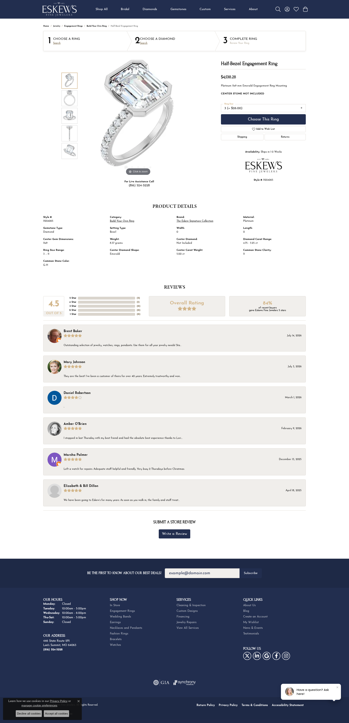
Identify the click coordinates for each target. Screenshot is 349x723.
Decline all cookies (29, 713)
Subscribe (251, 573)
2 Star (72, 310)
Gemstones (178, 9)
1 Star (73, 314)
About (253, 9)
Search (57, 43)
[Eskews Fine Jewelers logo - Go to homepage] (59, 9)
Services (229, 9)
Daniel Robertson (77, 393)
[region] (138, 115)
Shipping (242, 137)
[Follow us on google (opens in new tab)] (267, 656)
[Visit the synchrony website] (184, 683)
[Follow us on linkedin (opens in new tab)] (257, 656)
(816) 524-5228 (139, 185)
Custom (205, 9)
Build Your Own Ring (97, 26)
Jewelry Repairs (187, 622)
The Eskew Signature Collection (195, 221)
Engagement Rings (73, 26)
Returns (285, 137)
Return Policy (206, 705)
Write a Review (174, 534)
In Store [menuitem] (115, 605)
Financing (183, 616)
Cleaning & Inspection (191, 605)
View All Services (188, 628)
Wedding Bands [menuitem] (120, 616)
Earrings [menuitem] (115, 622)
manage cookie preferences (39, 705)
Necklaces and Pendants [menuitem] (126, 628)
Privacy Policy (228, 705)
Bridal (125, 9)
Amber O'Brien (75, 424)
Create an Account (255, 616)
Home (46, 26)
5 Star (72, 298)
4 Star (72, 302)
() (138, 298)
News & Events (253, 628)
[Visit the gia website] (161, 683)
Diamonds (150, 9)
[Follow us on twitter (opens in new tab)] (247, 656)
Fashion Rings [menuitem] (119, 633)
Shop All (102, 9)
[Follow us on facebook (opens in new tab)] (276, 656)
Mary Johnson (74, 362)
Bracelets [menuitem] (116, 639)
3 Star (72, 306)
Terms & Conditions (255, 705)
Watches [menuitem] (115, 645)
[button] (278, 9)
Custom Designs (187, 611)
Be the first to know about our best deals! (124, 573)
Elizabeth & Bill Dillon (81, 486)
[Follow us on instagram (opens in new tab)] (286, 656)
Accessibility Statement (288, 705)
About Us (249, 605)
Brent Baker (73, 331)
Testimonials (251, 633)
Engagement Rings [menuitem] (122, 611)
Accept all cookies (56, 713)
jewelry (56, 26)
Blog (246, 611)
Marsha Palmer (76, 455)
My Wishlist (251, 622)
